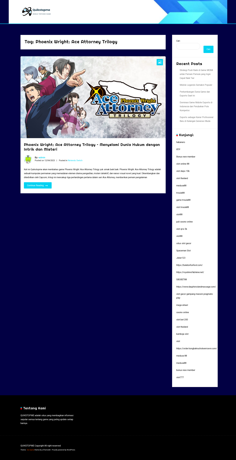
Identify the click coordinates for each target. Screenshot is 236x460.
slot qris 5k (181, 229)
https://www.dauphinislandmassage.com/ (196, 286)
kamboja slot (182, 334)
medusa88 (181, 185)
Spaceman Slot (183, 250)
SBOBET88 (181, 279)
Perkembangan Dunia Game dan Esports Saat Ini (195, 93)
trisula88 (180, 193)
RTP (178, 149)
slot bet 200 (182, 319)
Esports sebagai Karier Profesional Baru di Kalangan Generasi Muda (196, 119)
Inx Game (30, 450)
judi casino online (184, 221)
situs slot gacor (183, 243)
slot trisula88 (182, 207)
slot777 (180, 377)
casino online (182, 312)
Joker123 (180, 258)
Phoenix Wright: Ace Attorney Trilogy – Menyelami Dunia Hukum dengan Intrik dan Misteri (92, 147)
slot (178, 341)
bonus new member (185, 370)
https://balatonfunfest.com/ (189, 265)
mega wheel (182, 305)
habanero (180, 142)
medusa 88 (181, 355)
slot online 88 (182, 164)
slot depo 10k (183, 171)
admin (42, 157)
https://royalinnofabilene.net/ (190, 272)
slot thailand (182, 178)
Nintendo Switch (75, 160)
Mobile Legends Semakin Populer (196, 85)
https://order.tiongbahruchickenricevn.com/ (196, 348)
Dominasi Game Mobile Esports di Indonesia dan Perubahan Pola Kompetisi (196, 106)
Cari (178, 41)
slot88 (179, 214)
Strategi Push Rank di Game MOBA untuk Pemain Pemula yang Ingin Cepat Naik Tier (196, 74)
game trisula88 (183, 200)
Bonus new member (185, 156)
